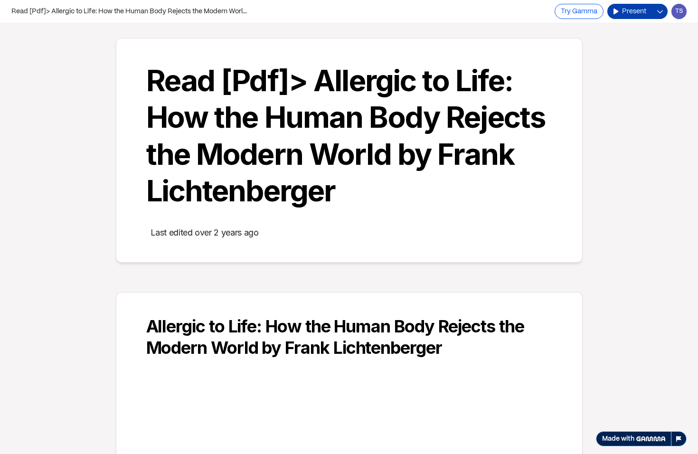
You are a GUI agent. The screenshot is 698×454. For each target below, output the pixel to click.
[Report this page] (679, 438)
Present (634, 11)
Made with (618, 438)
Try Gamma (579, 11)
